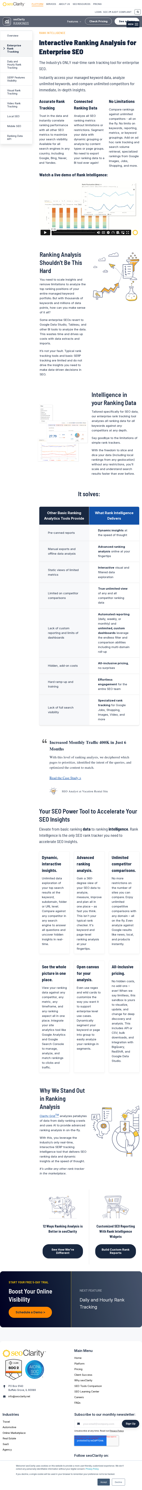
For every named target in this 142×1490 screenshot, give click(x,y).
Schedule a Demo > (30, 1312)
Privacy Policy (92, 1468)
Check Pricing (98, 21)
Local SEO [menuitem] (13, 116)
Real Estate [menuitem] (9, 1438)
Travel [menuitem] (6, 1421)
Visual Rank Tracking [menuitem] (14, 92)
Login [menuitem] (98, 12)
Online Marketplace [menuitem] (14, 1433)
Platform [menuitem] (37, 4)
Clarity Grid (49, 1116)
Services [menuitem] (51, 4)
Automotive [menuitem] (9, 1427)
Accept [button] (103, 1482)
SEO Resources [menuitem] (81, 4)
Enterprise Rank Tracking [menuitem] (14, 48)
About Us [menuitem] (64, 4)
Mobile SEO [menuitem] (14, 126)
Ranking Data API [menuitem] (15, 137)
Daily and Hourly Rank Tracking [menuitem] (14, 64)
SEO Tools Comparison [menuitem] (88, 1386)
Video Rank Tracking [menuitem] (14, 105)
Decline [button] (118, 1482)
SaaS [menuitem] (6, 1444)
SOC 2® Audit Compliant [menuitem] (117, 12)
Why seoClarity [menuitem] (83, 1380)
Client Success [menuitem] (83, 1374)
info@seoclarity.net (19, 1396)
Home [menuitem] (78, 1358)
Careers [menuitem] (79, 1397)
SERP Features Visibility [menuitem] (16, 79)
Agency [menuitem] (7, 1449)
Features (72, 21)
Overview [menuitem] (12, 35)
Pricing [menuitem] (97, 4)
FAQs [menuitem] (77, 1402)
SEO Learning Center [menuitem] (86, 1391)
